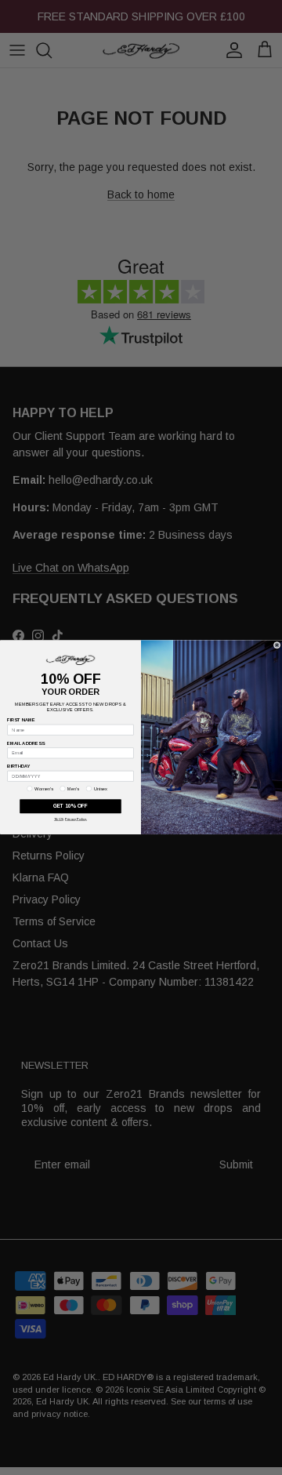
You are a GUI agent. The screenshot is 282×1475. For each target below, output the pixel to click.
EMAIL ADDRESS (26, 743)
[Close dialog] (277, 645)
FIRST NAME (20, 720)
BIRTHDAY (19, 767)
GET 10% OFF (70, 806)
